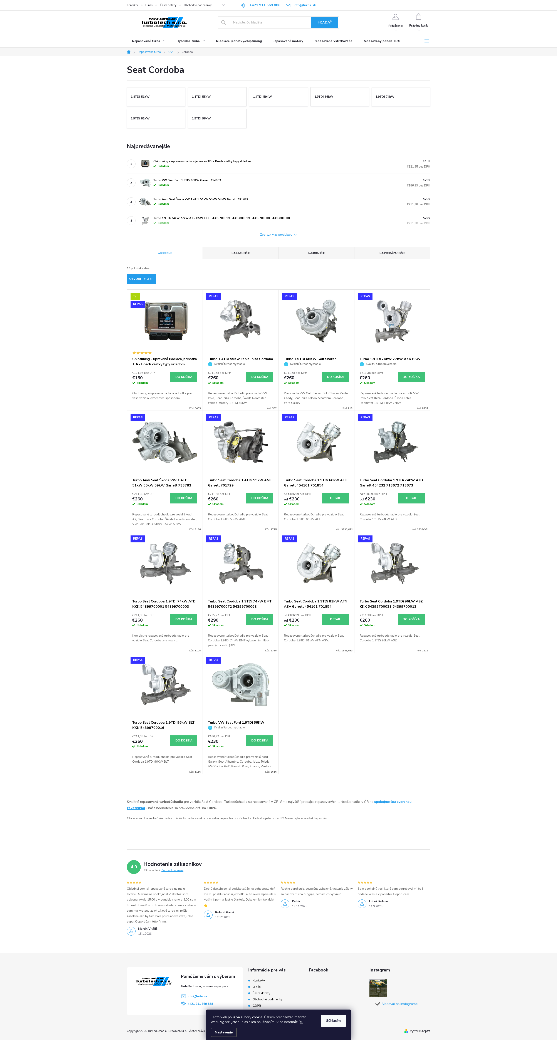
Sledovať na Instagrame (400, 1003)
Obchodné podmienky (198, 5)
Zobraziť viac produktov (276, 235)
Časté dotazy (168, 5)
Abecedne (165, 253)
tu (301, 1022)
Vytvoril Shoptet (420, 1031)
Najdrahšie (316, 253)
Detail (335, 498)
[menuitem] (149, 41)
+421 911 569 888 (200, 1004)
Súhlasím (333, 1020)
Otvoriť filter (141, 279)
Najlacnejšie (241, 253)
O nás (149, 5)
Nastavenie (224, 1032)
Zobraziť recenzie (172, 870)
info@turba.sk (197, 996)
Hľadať (325, 22)
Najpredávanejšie (392, 253)
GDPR (257, 1006)
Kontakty (132, 5)
